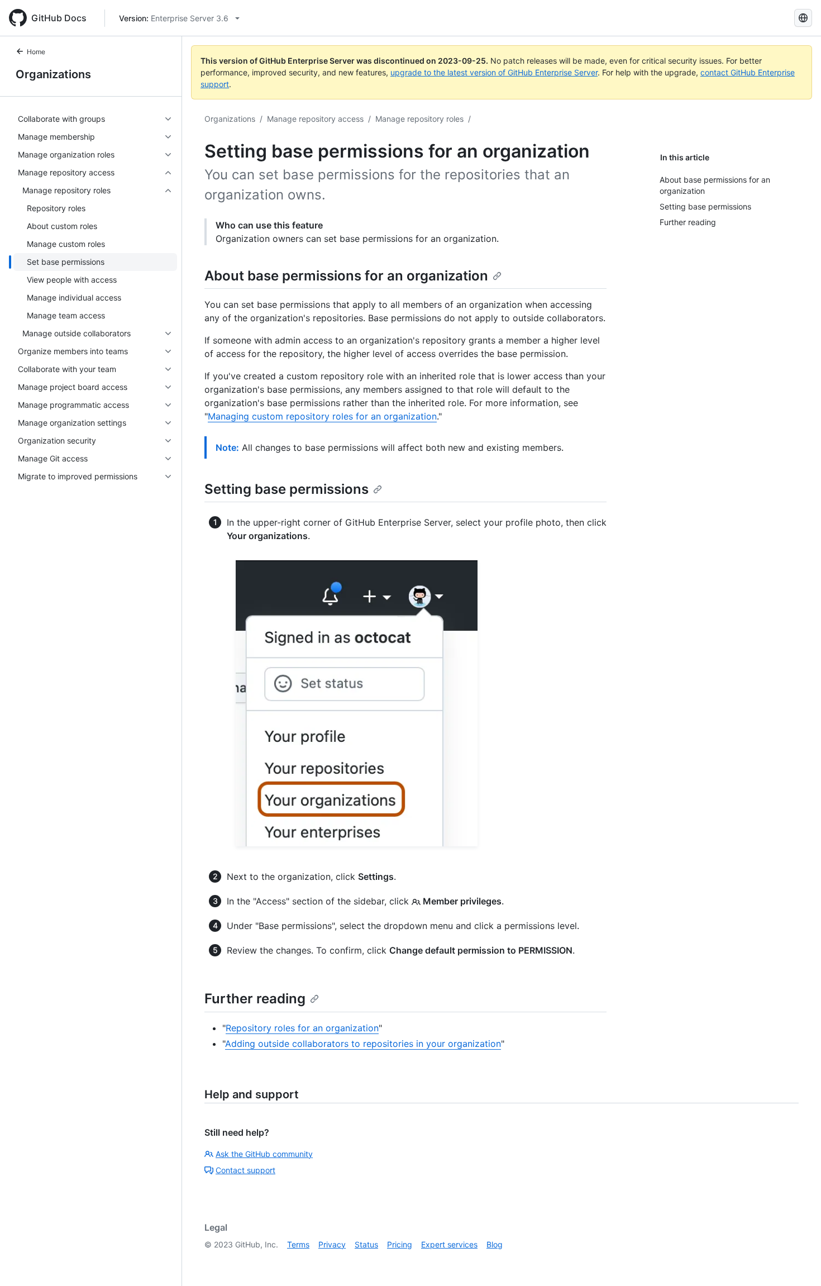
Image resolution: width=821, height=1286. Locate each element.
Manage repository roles (419, 118)
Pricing (399, 1244)
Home (36, 51)
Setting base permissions (286, 489)
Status (366, 1244)
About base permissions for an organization (346, 276)
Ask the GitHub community (264, 1154)
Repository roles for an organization (302, 1027)
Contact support (245, 1170)
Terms (298, 1244)
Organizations (53, 74)
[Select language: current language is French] (803, 18)
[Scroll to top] (796, 1261)
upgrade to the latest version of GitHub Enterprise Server (494, 72)
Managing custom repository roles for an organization (322, 416)
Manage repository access (315, 118)
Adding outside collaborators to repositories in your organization (363, 1043)
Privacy (332, 1244)
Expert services (449, 1244)
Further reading (255, 998)
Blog (494, 1244)
